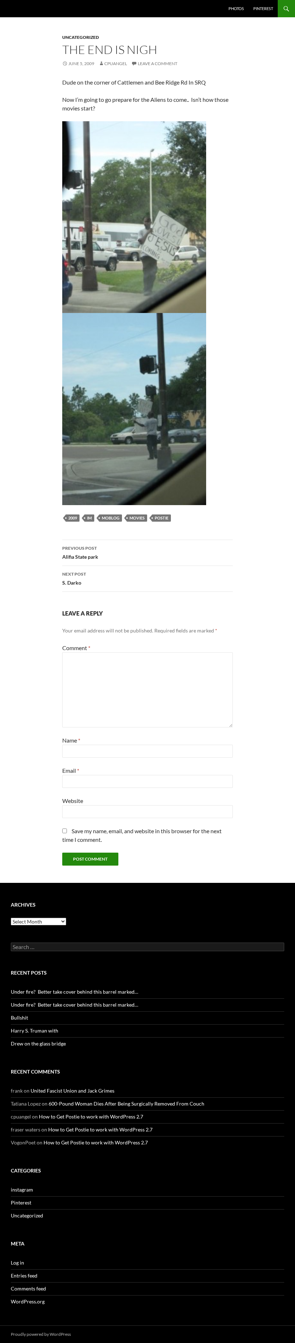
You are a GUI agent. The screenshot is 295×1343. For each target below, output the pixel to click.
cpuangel (115, 63)
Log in (17, 1263)
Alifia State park (80, 552)
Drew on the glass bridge (38, 1043)
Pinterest (263, 8)
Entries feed (24, 1275)
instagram (22, 1190)
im (89, 518)
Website (72, 800)
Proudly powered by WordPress (41, 1334)
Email (70, 770)
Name (71, 740)
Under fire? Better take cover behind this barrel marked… (74, 992)
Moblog (110, 518)
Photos (236, 8)
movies (137, 518)
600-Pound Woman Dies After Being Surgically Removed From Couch (126, 1104)
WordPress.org (28, 1301)
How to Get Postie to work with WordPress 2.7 (91, 1116)
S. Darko (74, 578)
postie (161, 518)
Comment (76, 647)
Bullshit (19, 1018)
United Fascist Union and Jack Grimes (72, 1091)
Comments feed (28, 1288)
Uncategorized (80, 37)
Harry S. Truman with (34, 1030)
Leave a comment (157, 63)
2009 (72, 518)
